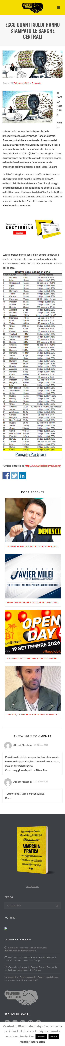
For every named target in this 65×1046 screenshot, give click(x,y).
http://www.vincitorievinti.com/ (43, 465)
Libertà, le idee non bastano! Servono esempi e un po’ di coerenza (34, 714)
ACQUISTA (32, 886)
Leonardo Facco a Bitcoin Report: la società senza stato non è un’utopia (30, 959)
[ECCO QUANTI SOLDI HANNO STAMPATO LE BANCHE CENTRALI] (32, 64)
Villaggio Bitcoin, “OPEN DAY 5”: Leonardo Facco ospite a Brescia (34, 658)
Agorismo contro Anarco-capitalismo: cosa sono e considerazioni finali (31, 978)
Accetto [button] (41, 1036)
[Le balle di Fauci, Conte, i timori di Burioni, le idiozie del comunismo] (33, 520)
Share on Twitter (14, 475)
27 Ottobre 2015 (20, 83)
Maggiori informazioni (33, 1041)
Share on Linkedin (22, 475)
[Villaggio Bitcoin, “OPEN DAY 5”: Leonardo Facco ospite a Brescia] (33, 632)
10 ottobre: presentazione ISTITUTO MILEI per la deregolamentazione (34, 602)
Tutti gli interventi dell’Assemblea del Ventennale (25, 949)
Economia (36, 83)
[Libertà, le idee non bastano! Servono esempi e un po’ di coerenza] (33, 688)
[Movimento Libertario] (32, 7)
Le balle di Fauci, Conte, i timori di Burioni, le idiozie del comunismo (34, 546)
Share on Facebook (6, 475)
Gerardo (12, 957)
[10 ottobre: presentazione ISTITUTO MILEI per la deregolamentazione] (33, 576)
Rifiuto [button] (53, 1036)
